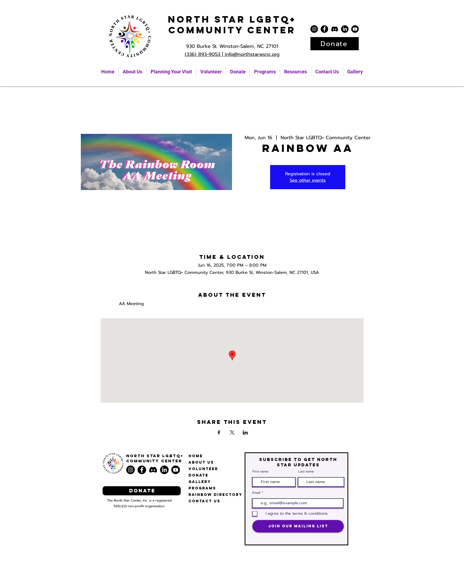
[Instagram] (314, 29)
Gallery (200, 481)
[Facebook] (324, 29)
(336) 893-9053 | (205, 54)
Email (256, 492)
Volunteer (203, 469)
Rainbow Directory (215, 494)
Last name (306, 471)
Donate (198, 475)
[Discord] (334, 29)
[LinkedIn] (345, 29)
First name (260, 471)
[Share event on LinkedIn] (245, 432)
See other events (308, 180)
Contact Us (204, 501)
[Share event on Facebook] (219, 432)
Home (196, 456)
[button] (295, 71)
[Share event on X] (232, 432)
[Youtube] (355, 29)
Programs (202, 488)
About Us (201, 462)
